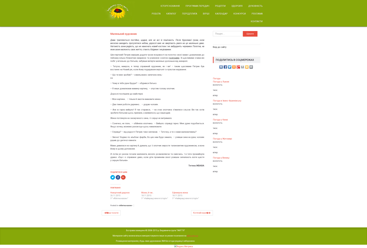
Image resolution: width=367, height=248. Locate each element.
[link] (120, 10)
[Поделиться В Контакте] (221, 67)
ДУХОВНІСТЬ (255, 6)
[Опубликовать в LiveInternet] (242, 67)
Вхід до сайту (219, 47)
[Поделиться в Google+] (238, 67)
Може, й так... (147, 193)
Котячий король (200, 213)
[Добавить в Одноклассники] (234, 67)
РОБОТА (156, 13)
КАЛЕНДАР (221, 13)
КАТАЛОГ (171, 13)
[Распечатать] (251, 67)
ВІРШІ (206, 13)
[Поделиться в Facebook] (225, 67)
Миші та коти (112, 213)
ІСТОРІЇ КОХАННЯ (170, 6)
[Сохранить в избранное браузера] (247, 67)
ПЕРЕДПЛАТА (189, 13)
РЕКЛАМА (257, 13)
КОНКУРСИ (239, 13)
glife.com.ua (192, 236)
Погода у (221, 81)
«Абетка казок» (125, 205)
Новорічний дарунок (120, 193)
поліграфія (174, 58)
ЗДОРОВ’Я (237, 6)
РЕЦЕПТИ (220, 6)
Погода (216, 78)
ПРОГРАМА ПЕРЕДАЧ (197, 6)
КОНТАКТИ (257, 21)
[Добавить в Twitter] (229, 67)
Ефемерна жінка (180, 193)
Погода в (227, 100)
